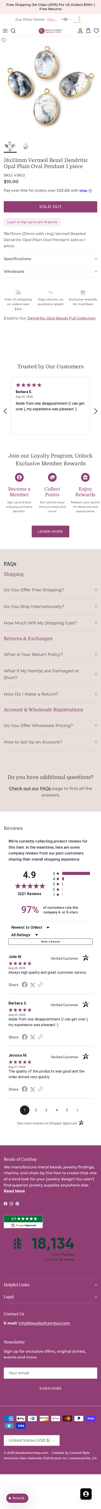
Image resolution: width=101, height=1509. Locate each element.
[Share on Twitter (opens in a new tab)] (32, 985)
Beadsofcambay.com (31, 1453)
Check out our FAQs (30, 788)
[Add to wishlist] (4, 40)
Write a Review (50, 941)
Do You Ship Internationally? (34, 606)
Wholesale (14, 271)
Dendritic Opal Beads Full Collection (61, 318)
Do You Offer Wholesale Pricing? (38, 725)
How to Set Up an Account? (33, 742)
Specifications (17, 259)
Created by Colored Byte (70, 1453)
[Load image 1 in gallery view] (50, 86)
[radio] (73, 873)
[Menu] (5, 31)
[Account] (79, 31)
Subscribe (50, 1388)
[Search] (15, 31)
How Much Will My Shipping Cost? (40, 623)
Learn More (50, 531)
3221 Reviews (34, 894)
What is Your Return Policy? (33, 654)
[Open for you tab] (86, 1494)
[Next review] (96, 411)
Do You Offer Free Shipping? (34, 590)
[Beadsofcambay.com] (50, 31)
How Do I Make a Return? (31, 694)
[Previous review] (5, 411)
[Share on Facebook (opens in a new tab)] (24, 985)
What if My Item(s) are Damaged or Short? (41, 674)
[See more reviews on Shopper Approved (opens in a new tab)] (40, 985)
